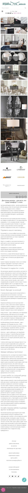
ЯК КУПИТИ (14, 446)
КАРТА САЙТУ (14, 458)
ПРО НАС (14, 441)
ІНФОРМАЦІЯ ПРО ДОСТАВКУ (14, 448)
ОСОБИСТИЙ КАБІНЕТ (14, 467)
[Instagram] (19, 196)
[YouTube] (25, 196)
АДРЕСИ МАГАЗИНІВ (14, 193)
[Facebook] (17, 196)
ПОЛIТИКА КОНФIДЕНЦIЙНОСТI (14, 460)
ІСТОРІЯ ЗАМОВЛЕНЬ (14, 469)
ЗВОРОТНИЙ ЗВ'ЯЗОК (14, 453)
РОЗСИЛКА (14, 472)
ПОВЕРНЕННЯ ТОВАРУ (14, 455)
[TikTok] (22, 196)
